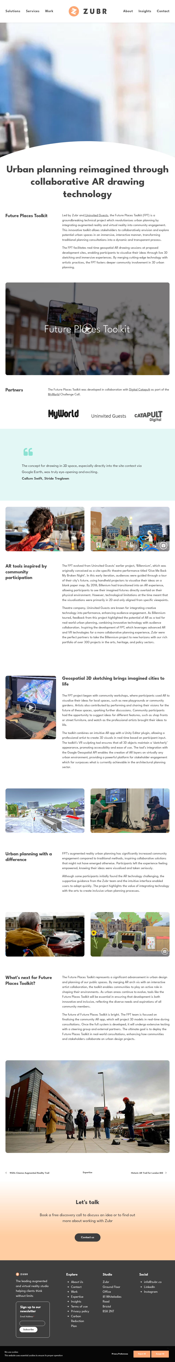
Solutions (12, 11)
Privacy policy (80, 1311)
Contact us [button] (87, 1237)
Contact (163, 11)
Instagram (151, 1291)
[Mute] (162, 372)
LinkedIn (149, 1287)
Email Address (27, 1317)
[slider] (85, 372)
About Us (77, 1282)
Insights (145, 11)
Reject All (142, 1354)
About (128, 11)
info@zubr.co (152, 1282)
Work (49, 11)
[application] (87, 328)
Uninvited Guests (96, 215)
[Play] (7, 372)
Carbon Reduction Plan (77, 1321)
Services (32, 11)
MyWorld (53, 394)
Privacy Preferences (120, 1354)
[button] (87, 329)
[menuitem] (14, 11)
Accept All (160, 1354)
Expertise (87, 1172)
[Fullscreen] (167, 372)
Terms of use (79, 1306)
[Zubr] (88, 11)
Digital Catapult (139, 389)
